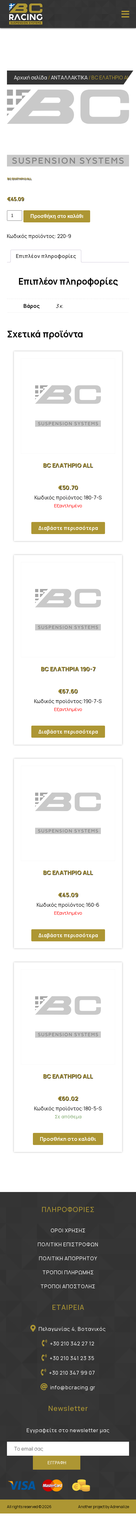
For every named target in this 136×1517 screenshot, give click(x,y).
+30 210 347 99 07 (72, 1372)
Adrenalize (119, 1506)
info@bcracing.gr (73, 1387)
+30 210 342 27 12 (72, 1343)
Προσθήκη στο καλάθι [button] (68, 1138)
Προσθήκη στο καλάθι (56, 216)
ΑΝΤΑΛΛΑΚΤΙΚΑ (69, 77)
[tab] (45, 256)
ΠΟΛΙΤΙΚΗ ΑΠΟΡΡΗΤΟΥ (68, 1258)
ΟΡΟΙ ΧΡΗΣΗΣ (68, 1230)
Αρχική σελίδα (30, 77)
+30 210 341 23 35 (72, 1358)
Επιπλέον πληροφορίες (46, 256)
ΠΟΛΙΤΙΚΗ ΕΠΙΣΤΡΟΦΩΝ (68, 1244)
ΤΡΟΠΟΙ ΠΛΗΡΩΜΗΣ (68, 1272)
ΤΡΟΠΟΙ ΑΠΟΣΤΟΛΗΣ (68, 1286)
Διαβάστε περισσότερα (68, 528)
